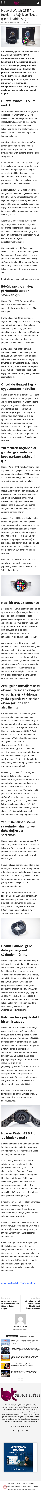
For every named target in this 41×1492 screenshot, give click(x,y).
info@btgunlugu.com (23, 1426)
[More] (35, 1291)
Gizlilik (36, 1486)
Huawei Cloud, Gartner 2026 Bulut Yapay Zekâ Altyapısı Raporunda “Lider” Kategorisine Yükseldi (24, 1342)
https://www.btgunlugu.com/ (20, 1329)
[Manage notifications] (5, 1487)
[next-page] (22, 1379)
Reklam (31, 1483)
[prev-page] (19, 1379)
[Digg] (24, 1291)
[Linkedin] (3, 1291)
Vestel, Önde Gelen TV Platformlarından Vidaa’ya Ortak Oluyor (10, 1304)
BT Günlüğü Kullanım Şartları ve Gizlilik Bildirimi (17, 1486)
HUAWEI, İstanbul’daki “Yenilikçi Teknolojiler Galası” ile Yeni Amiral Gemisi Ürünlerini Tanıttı (25, 1372)
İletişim (19, 1483)
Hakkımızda (11, 1483)
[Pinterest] (19, 1291)
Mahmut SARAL (20, 1327)
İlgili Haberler (12, 1336)
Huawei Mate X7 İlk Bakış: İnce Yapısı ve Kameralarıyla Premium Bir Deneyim (22, 1364)
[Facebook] (14, 1291)
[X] (8, 1291)
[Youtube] (27, 1431)
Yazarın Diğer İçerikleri (26, 1336)
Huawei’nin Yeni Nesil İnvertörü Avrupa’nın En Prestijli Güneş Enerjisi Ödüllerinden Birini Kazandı (24, 1357)
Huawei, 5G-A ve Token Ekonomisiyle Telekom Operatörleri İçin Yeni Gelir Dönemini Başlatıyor (25, 1349)
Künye (25, 1483)
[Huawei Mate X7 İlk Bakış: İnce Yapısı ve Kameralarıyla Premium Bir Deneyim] (5, 1366)
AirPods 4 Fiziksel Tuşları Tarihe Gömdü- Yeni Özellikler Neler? (32, 1304)
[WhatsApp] (29, 1291)
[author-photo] (20, 1319)
